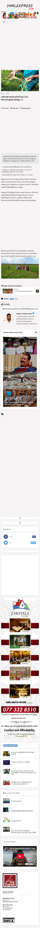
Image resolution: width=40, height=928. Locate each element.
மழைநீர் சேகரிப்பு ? (16, 820)
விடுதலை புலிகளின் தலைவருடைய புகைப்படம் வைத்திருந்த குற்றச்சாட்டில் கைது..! (16, 171)
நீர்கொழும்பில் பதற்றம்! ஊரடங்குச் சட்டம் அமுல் (18, 175)
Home (2, 93)
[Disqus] (20, 444)
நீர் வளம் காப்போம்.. (16, 801)
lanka (7, 93)
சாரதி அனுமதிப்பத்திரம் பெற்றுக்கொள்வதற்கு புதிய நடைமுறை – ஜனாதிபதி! (19, 403)
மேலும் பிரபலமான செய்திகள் (12, 286)
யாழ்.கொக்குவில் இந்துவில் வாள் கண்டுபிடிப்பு (17, 167)
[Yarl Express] (20, 9)
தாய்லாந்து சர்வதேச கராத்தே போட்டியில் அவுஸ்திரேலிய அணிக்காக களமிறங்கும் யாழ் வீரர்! (23, 772)
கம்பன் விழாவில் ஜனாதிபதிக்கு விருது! (23, 291)
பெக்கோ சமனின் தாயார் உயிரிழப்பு (20, 762)
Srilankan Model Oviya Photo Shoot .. (22, 811)
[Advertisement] (20, 47)
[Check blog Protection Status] (8, 922)
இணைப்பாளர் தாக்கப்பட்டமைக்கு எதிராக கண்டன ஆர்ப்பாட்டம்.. (18, 351)
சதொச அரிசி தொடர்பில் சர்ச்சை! (15, 387)
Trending (16, 289)
